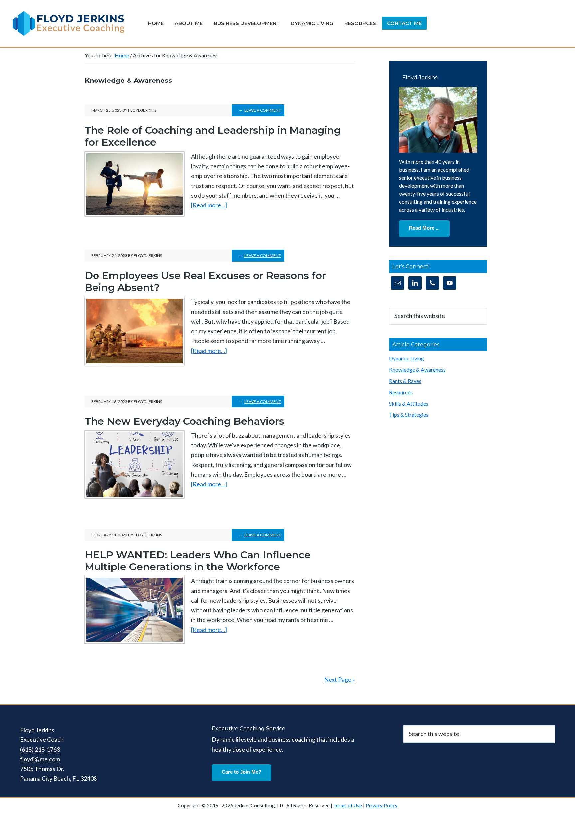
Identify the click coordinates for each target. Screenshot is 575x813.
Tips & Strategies (408, 414)
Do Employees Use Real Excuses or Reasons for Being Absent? (205, 281)
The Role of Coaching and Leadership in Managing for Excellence (213, 136)
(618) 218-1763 (40, 749)
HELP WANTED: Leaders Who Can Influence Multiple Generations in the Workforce (198, 561)
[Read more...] (209, 205)
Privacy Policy (382, 805)
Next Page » (339, 679)
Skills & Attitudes (408, 403)
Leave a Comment (262, 110)
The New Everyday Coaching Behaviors (184, 421)
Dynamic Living (406, 358)
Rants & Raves (405, 381)
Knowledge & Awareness (417, 369)
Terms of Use (347, 805)
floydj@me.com (40, 759)
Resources (401, 392)
